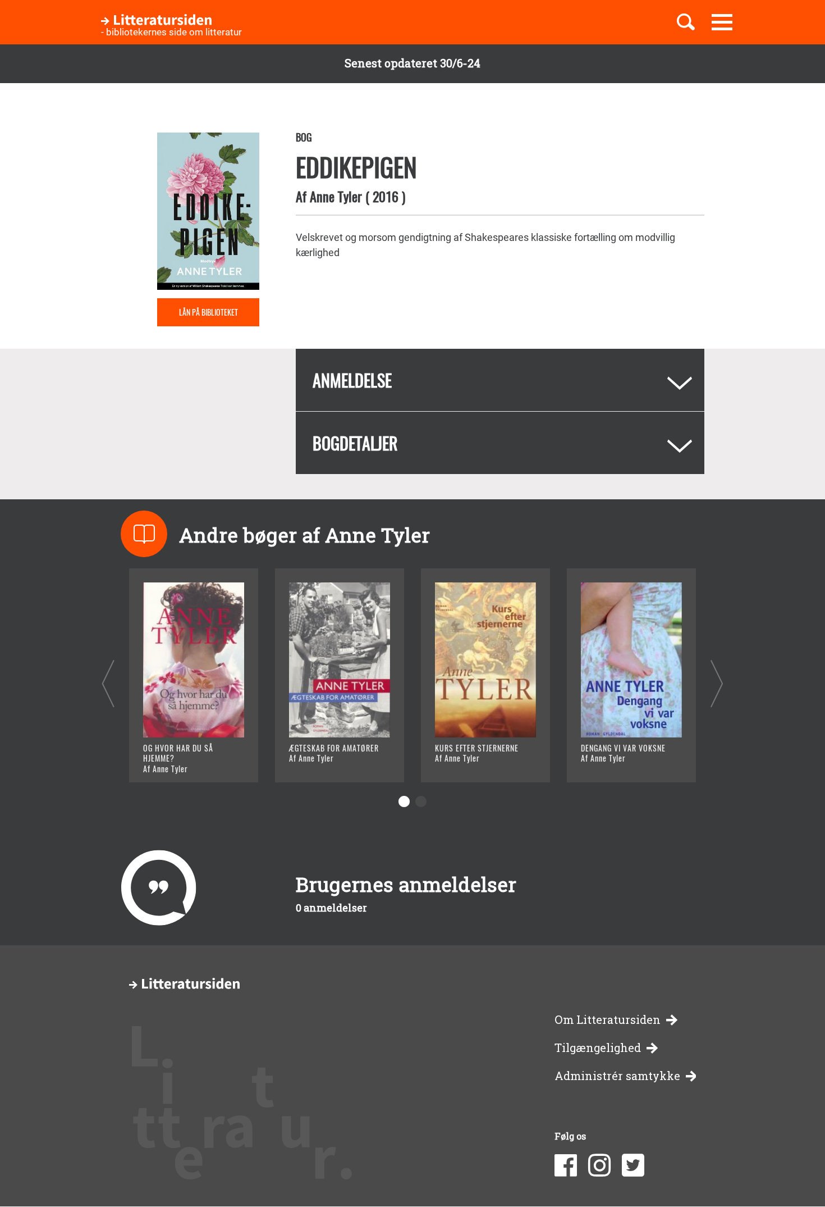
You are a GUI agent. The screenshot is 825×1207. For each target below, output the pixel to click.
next (717, 683)
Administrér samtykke (617, 1075)
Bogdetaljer (355, 443)
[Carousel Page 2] (421, 801)
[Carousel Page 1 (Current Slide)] (404, 801)
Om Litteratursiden (607, 1019)
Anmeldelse (352, 380)
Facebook (565, 1165)
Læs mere (180, 760)
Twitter (633, 1165)
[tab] (500, 380)
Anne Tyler (336, 196)
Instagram (599, 1165)
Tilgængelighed (597, 1047)
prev (108, 683)
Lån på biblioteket (208, 312)
